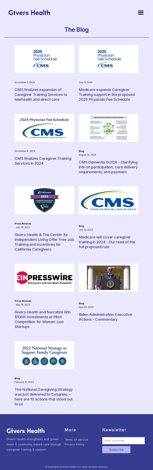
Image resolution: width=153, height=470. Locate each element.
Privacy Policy (75, 444)
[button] (140, 12)
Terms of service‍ (76, 439)
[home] (29, 12)
